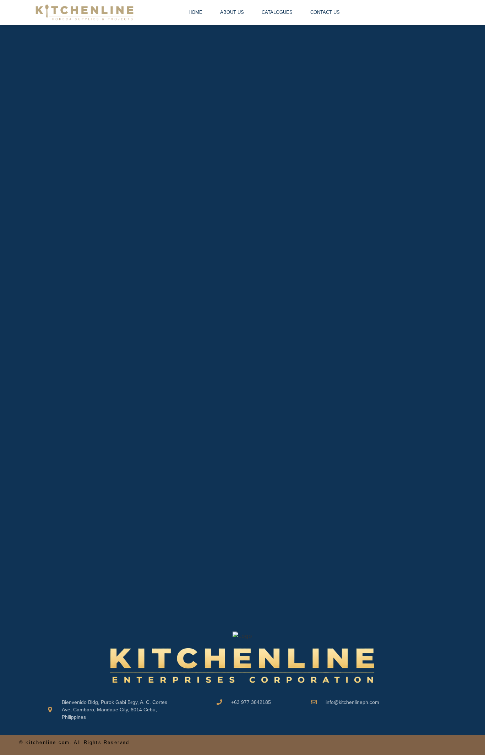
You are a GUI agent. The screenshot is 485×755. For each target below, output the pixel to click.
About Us (232, 12)
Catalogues (277, 12)
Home (195, 12)
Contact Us (325, 12)
